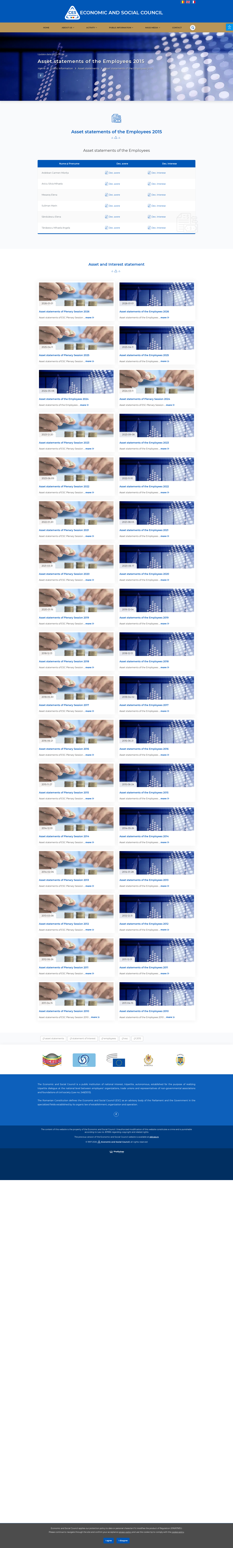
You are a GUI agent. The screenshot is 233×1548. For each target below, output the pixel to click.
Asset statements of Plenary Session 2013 (64, 880)
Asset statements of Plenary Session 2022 (64, 486)
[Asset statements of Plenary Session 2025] (76, 338)
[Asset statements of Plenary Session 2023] (76, 425)
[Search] (192, 27)
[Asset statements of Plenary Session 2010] (76, 994)
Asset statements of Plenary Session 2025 (64, 355)
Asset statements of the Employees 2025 (144, 355)
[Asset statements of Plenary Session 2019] (76, 600)
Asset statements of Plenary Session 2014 (64, 836)
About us (67, 27)
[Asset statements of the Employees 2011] (156, 950)
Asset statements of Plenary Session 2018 (64, 661)
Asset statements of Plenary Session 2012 (64, 923)
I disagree (123, 1541)
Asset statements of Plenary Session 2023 (64, 442)
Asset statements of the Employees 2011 (143, 967)
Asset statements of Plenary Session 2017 (64, 705)
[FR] (193, 2)
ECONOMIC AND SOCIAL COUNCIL (121, 12)
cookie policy (178, 1532)
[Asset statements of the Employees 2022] (156, 469)
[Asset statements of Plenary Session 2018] (76, 644)
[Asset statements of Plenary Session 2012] (76, 906)
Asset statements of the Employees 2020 (144, 574)
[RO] (183, 2)
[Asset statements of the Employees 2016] (156, 731)
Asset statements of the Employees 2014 (144, 836)
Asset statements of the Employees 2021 (143, 530)
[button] (229, 27)
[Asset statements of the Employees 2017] (156, 688)
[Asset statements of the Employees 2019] (156, 600)
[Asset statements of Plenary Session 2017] (76, 688)
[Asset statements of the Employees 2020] (156, 556)
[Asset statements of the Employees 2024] (76, 382)
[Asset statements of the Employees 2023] (156, 425)
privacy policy (125, 1532)
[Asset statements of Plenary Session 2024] (156, 382)
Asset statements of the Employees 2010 (144, 1011)
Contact (177, 27)
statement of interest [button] (84, 1038)
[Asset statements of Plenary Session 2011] (76, 950)
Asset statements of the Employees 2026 (144, 311)
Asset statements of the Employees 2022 (144, 486)
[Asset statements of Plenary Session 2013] (76, 863)
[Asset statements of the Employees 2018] (156, 644)
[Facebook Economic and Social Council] (116, 1114)
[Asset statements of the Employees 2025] (156, 338)
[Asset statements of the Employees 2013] (156, 863)
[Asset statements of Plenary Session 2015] (76, 775)
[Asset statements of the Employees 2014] (156, 819)
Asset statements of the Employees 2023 (144, 442)
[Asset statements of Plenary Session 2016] (76, 731)
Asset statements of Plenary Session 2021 (64, 530)
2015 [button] (138, 1038)
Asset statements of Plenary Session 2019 (64, 617)
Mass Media (151, 27)
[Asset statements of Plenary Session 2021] (76, 513)
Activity (90, 27)
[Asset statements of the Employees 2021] (156, 513)
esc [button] (126, 1038)
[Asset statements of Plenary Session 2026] (76, 294)
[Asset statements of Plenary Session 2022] (76, 469)
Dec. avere (114, 173)
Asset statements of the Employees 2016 (144, 748)
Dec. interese (159, 173)
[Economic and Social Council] (72, 12)
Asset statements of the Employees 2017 (144, 705)
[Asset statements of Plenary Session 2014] (76, 819)
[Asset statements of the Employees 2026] (156, 294)
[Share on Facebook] (41, 75)
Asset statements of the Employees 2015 (143, 792)
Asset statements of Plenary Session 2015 (64, 792)
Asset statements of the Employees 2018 (144, 661)
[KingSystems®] (116, 1151)
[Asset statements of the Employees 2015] (156, 775)
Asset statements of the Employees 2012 (143, 923)
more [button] (88, 317)
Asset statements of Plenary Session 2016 (64, 748)
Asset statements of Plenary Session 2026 (64, 311)
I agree (108, 1541)
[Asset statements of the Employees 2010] (156, 994)
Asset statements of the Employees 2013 (143, 880)
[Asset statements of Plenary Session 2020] (76, 556)
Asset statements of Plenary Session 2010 (64, 1011)
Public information (120, 27)
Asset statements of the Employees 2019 (144, 617)
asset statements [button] (54, 1038)
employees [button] (109, 1038)
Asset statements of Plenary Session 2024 (144, 399)
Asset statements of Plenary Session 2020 (64, 574)
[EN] (188, 2)
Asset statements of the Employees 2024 (64, 399)
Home (46, 27)
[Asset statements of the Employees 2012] (156, 906)
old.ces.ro (154, 1137)
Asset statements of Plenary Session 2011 (63, 967)
